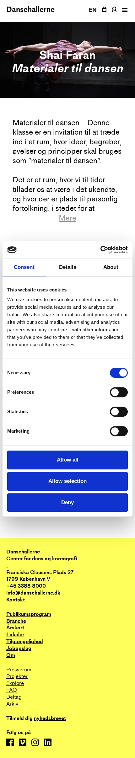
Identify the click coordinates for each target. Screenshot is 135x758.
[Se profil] (114, 9)
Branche (16, 621)
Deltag (14, 697)
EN (93, 10)
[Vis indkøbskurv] (104, 9)
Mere (67, 218)
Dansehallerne (30, 9)
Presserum (18, 670)
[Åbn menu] (124, 10)
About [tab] (110, 267)
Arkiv (12, 704)
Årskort (15, 628)
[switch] (119, 392)
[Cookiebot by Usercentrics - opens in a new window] (100, 250)
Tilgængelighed (24, 641)
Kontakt (15, 600)
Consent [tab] (24, 267)
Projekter (17, 676)
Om (10, 655)
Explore (15, 683)
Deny (67, 502)
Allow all (67, 460)
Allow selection (67, 481)
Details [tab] (67, 267)
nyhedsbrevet (50, 718)
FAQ (11, 690)
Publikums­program (28, 614)
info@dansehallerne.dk (33, 593)
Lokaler (15, 634)
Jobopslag (18, 648)
